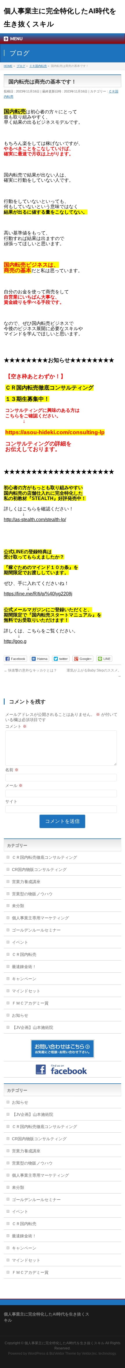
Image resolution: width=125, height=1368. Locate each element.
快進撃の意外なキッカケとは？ (30, 670)
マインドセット (26, 991)
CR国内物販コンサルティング (39, 869)
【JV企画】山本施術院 (32, 1027)
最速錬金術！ (24, 966)
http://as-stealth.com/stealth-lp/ (35, 519)
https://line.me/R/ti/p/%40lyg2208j (38, 593)
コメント (16, 726)
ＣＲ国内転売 (24, 954)
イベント (20, 942)
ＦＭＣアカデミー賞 (30, 1003)
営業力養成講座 (26, 881)
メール (14, 785)
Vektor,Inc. (90, 1353)
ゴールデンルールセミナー (36, 930)
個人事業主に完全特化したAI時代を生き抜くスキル (64, 1343)
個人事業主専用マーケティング (40, 918)
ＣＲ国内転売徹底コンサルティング (44, 857)
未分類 (18, 905)
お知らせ (20, 1015)
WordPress (36, 1353)
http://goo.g (15, 641)
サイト (11, 801)
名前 (12, 769)
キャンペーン (24, 978)
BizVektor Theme (62, 1353)
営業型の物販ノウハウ (32, 894)
